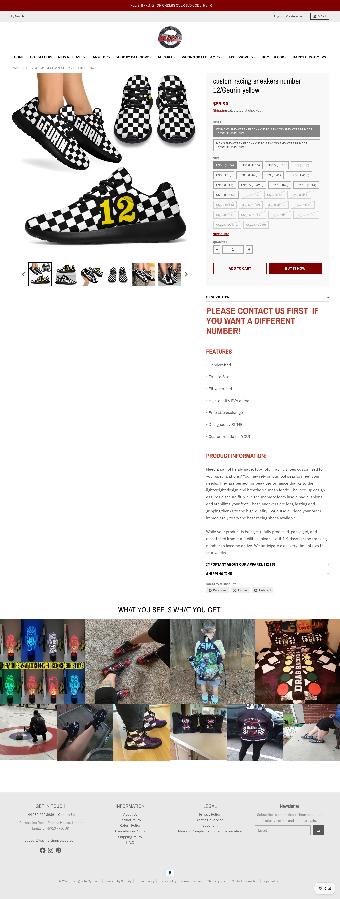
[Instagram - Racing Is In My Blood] (51, 850)
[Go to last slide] (23, 274)
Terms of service (192, 881)
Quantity (220, 242)
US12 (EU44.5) (226, 195)
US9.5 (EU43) (303, 205)
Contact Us (66, 814)
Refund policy (145, 881)
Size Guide (221, 234)
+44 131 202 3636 (40, 814)
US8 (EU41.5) (225, 205)
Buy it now (295, 268)
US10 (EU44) (224, 215)
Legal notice (271, 881)
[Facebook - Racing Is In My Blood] (43, 850)
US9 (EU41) (273, 175)
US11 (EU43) (279, 185)
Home (14, 68)
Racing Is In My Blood (85, 881)
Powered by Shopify (118, 881)
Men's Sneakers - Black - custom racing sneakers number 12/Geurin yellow (261, 145)
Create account (296, 16)
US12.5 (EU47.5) (227, 224)
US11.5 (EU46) (306, 215)
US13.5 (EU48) (256, 224)
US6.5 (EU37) (277, 165)
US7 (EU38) (301, 165)
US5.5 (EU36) (225, 165)
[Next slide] (185, 274)
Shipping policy (217, 881)
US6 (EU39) (251, 195)
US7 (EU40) (275, 195)
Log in (278, 16)
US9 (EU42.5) (277, 205)
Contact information (245, 881)
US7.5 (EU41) (299, 195)
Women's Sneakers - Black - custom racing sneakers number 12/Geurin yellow (264, 131)
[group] (40, 274)
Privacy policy (168, 881)
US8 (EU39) (223, 175)
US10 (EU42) (224, 185)
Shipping (220, 110)
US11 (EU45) (279, 215)
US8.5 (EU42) (251, 205)
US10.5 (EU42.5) (252, 185)
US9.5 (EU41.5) (299, 175)
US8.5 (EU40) (248, 175)
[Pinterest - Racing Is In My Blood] (58, 850)
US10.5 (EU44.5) (252, 215)
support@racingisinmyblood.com (50, 840)
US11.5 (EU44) (306, 185)
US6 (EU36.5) (251, 165)
